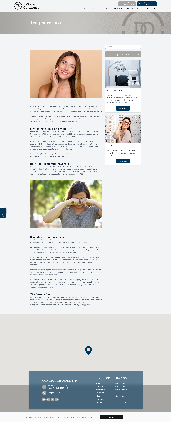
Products (117, 9)
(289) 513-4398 (54, 393)
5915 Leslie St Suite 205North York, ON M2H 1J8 (58, 386)
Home (85, 9)
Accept (111, 417)
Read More (123, 108)
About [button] (94, 9)
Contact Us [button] (150, 9)
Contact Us (123, 161)
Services (106, 9)
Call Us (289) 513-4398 (128, 3)
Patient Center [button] (133, 9)
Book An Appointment (147, 3)
